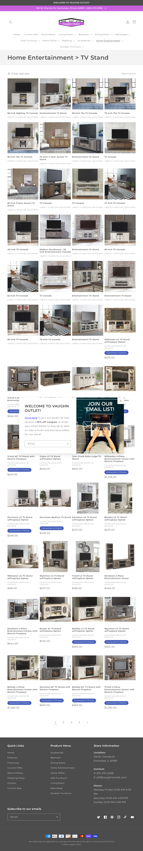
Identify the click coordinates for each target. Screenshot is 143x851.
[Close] (120, 401)
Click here (31, 417)
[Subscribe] (67, 443)
